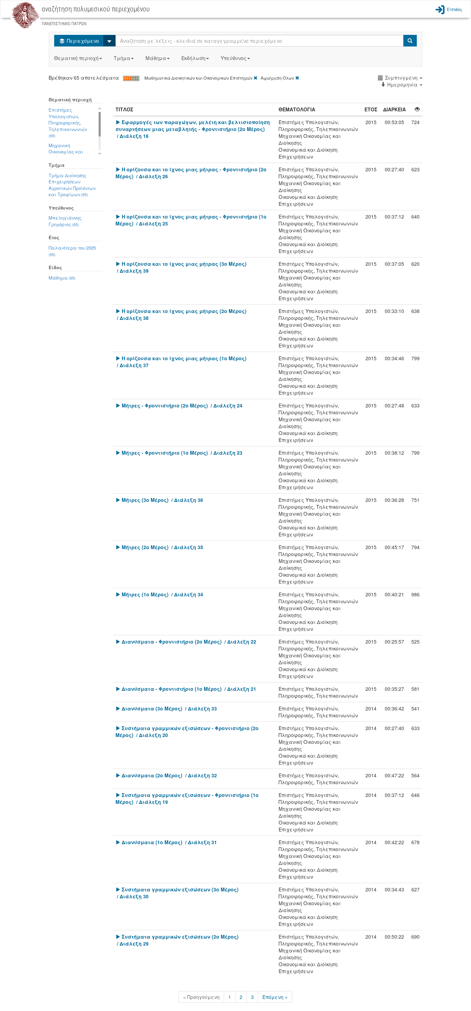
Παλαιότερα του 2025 (72, 250)
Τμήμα (122, 57)
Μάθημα (156, 57)
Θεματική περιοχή (76, 57)
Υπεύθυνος (234, 57)
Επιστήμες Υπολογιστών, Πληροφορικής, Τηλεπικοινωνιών (68, 122)
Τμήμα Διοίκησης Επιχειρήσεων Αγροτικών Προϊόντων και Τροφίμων (72, 185)
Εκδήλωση (193, 57)
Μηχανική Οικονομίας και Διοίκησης (66, 151)
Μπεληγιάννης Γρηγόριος (65, 221)
